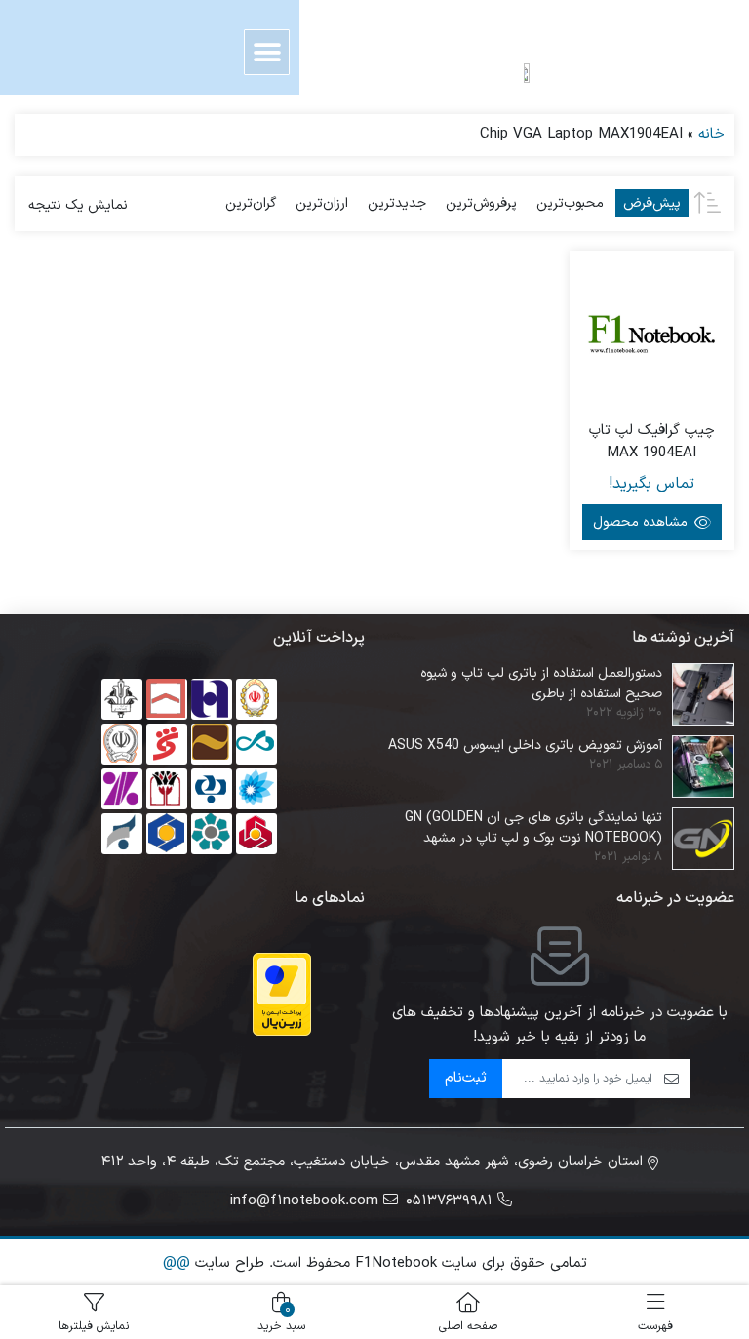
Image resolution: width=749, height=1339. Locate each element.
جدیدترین (397, 203)
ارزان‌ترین (322, 203)
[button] (267, 52)
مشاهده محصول (642, 522)
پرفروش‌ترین (481, 203)
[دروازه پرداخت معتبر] (282, 994)
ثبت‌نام (466, 1078)
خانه (711, 134)
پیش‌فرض (652, 203)
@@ (176, 1263)
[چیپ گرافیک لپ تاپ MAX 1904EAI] (652, 333)
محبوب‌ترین (570, 203)
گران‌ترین (250, 203)
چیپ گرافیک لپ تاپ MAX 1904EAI (652, 442)
